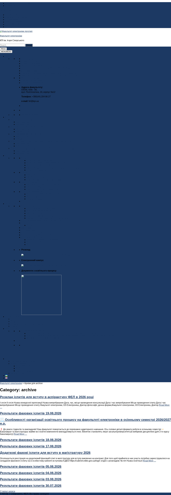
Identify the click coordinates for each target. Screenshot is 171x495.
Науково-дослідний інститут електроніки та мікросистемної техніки (54, 75)
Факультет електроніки (11, 36)
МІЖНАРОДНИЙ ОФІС (32, 237)
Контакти (31, 244)
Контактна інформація (32, 83)
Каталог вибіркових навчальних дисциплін (42, 220)
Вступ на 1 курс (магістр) (39, 165)
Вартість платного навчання (41, 196)
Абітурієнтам (22, 124)
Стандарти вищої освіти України (43, 208)
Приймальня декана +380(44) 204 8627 (24, 3)
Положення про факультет (34, 66)
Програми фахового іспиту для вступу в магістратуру (53, 167)
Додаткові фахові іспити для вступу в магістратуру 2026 (45, 452)
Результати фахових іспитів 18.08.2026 (30, 440)
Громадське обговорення (33, 80)
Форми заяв (32, 225)
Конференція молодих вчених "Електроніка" (48, 338)
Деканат (25, 223)
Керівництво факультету (33, 63)
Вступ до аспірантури (37, 170)
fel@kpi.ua (10, 6)
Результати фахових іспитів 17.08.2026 (30, 446)
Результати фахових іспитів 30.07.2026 (30, 485)
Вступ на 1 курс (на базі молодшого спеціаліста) (50, 163)
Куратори (26, 228)
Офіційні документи (31, 182)
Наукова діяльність (14, 328)
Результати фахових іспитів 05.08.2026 (30, 466)
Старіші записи (7, 491)
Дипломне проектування (39, 211)
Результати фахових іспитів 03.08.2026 (30, 479)
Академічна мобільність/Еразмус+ (43, 240)
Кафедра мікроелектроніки (24, 119)
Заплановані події (20, 321)
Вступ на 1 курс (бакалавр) (40, 160)
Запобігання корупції (31, 115)
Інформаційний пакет (15, 15)
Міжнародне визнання (32, 71)
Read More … (20, 434)
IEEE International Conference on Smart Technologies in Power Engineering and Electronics (70, 336)
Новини (14, 319)
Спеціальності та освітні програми (44, 179)
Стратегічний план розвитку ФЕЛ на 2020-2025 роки (47, 68)
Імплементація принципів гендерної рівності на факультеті (50, 73)
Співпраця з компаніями (23, 361)
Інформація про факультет (18, 17)
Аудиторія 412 (12, 24)
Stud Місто (16, 326)
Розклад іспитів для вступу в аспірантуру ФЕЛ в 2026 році (47, 397)
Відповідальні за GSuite (33, 232)
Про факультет (12, 56)
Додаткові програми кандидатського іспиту (48, 216)
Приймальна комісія (37, 177)
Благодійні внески (14, 27)
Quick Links (5, 10)
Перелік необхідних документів (42, 187)
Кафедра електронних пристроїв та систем (32, 127)
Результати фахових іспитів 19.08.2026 (30, 413)
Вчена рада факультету (32, 78)
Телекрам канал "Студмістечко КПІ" (28, 324)
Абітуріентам (22, 139)
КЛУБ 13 (20, 368)
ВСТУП (8, 155)
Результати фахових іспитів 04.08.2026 (30, 473)
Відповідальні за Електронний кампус (40, 235)
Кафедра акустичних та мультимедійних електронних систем (41, 141)
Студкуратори (28, 230)
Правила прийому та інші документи (45, 184)
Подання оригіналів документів (42, 189)
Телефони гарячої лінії (38, 199)
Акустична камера (14, 22)
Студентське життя (14, 316)
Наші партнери (12, 359)
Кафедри (9, 117)
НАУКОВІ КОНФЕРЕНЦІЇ (33, 331)
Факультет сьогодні (30, 61)
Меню (3, 49)
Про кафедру (22, 122)
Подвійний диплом (36, 242)
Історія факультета (14, 19)
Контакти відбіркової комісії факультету (46, 194)
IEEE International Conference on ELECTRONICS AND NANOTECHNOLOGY (64, 333)
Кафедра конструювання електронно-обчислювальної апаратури (43, 148)
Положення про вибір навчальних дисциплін (49, 218)
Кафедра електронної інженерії (26, 134)
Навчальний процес (15, 204)
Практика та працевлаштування (43, 213)
